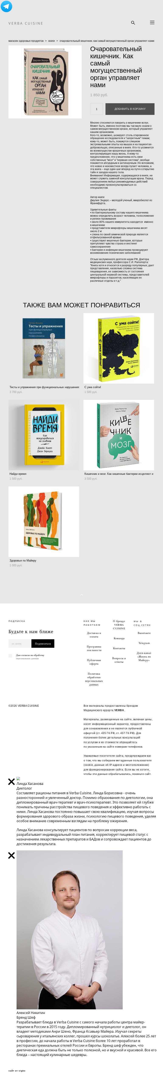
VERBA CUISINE (26, 23)
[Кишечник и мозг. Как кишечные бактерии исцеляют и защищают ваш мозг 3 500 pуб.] (118, 435)
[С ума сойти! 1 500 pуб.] (118, 348)
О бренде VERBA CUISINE (119, 624)
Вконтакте (144, 633)
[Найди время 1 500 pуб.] (43, 435)
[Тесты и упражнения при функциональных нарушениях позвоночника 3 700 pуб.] (43, 348)
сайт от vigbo (16, 1071)
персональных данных (27, 658)
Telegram (144, 643)
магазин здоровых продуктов (26, 40)
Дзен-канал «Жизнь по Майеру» (144, 656)
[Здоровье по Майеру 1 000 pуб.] (43, 521)
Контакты (119, 648)
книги (51, 40)
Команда (119, 638)
